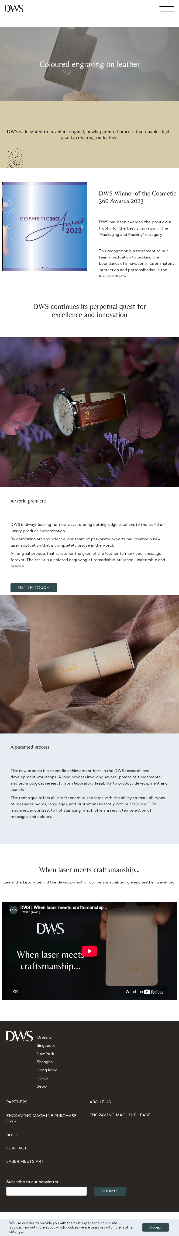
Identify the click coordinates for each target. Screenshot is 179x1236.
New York (45, 1053)
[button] (7, 226)
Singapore (46, 1045)
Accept (155, 1227)
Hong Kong (47, 1070)
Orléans (44, 1037)
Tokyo (42, 1078)
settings (15, 1231)
